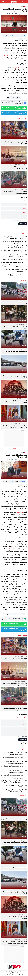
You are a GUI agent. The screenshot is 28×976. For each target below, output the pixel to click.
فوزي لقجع (19, 512)
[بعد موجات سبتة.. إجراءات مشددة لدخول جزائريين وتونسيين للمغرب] (14, 158)
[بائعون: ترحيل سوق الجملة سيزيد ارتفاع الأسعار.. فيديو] (14, 367)
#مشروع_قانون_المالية (8, 614)
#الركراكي (18, 97)
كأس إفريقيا (4, 55)
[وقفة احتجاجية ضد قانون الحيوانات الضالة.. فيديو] (14, 293)
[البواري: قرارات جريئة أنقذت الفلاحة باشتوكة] (14, 262)
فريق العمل (11, 972)
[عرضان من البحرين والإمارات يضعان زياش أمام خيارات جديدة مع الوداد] (14, 256)
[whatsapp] (9, 35)
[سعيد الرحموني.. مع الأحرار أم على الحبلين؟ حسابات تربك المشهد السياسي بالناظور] (14, 266)
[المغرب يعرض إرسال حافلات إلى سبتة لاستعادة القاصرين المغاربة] (14, 133)
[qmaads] (14, 967)
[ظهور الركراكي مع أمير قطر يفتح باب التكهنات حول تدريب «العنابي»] (14, 183)
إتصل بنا (6, 972)
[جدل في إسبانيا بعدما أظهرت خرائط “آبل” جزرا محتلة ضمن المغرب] (14, 251)
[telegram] (12, 35)
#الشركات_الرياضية (20, 614)
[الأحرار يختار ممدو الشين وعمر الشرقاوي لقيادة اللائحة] (14, 271)
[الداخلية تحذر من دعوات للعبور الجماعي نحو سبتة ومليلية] (14, 392)
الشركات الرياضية (11, 549)
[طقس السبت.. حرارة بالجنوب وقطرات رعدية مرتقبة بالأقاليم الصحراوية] (14, 275)
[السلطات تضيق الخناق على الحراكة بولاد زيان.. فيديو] (14, 342)
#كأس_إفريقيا (10, 97)
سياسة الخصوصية (19, 972)
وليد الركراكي (18, 67)
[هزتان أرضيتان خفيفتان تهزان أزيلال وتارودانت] (14, 259)
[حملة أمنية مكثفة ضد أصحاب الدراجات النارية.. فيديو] (14, 317)
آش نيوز (20, 6)
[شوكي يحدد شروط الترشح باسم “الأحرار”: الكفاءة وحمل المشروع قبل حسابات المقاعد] (14, 417)
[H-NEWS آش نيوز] (14, 1)
